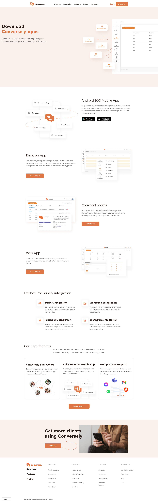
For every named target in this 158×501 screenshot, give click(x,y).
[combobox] (6, 499)
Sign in (112, 4)
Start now (53, 446)
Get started (35, 176)
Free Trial (121, 4)
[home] (38, 4)
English (5, 499)
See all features (79, 406)
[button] (57, 4)
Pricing (85, 4)
